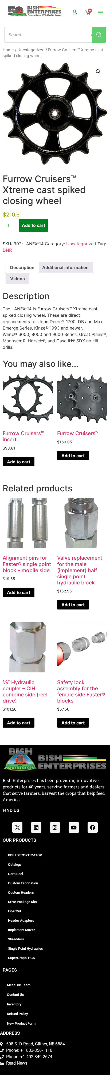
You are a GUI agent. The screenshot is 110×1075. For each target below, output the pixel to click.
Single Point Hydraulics (25, 948)
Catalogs (15, 865)
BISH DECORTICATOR (25, 855)
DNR (7, 250)
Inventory (14, 1004)
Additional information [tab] (65, 267)
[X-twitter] (17, 827)
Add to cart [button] (18, 461)
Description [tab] (22, 267)
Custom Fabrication (23, 883)
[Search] (99, 35)
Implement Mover (21, 930)
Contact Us (15, 995)
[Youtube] (74, 827)
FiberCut (14, 911)
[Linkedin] (36, 827)
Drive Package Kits (22, 902)
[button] (100, 12)
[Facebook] (93, 827)
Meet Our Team (18, 985)
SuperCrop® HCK (21, 958)
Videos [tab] (17, 278)
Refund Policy (17, 1014)
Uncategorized (31, 49)
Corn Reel (15, 874)
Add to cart (33, 225)
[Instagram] (55, 827)
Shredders (16, 939)
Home (8, 49)
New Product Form (21, 1023)
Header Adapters (21, 920)
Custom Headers (21, 893)
